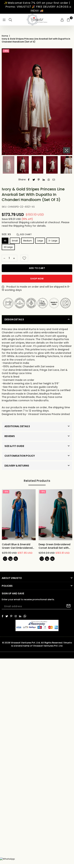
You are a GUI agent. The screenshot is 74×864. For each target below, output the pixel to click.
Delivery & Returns (16, 465)
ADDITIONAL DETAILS (17, 426)
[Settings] (62, 19)
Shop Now (37, 278)
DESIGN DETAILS (14, 319)
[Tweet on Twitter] (34, 179)
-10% (5, 50)
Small (15, 240)
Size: (17, 234)
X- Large (53, 240)
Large (40, 240)
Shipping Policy (23, 226)
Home (5, 36)
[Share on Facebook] (29, 179)
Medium (27, 240)
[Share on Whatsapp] (48, 179)
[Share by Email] (53, 179)
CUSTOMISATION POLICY (19, 455)
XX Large (8, 247)
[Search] (10, 19)
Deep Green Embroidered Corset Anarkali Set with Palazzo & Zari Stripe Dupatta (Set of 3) (54, 546)
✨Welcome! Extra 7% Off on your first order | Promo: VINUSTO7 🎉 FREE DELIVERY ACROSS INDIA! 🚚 (37, 7)
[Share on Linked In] (44, 179)
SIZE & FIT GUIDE (14, 446)
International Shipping (16, 222)
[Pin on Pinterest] (39, 179)
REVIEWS (9, 436)
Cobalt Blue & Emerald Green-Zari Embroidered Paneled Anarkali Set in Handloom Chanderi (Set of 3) (17, 546)
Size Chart (25, 234)
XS (5, 240)
